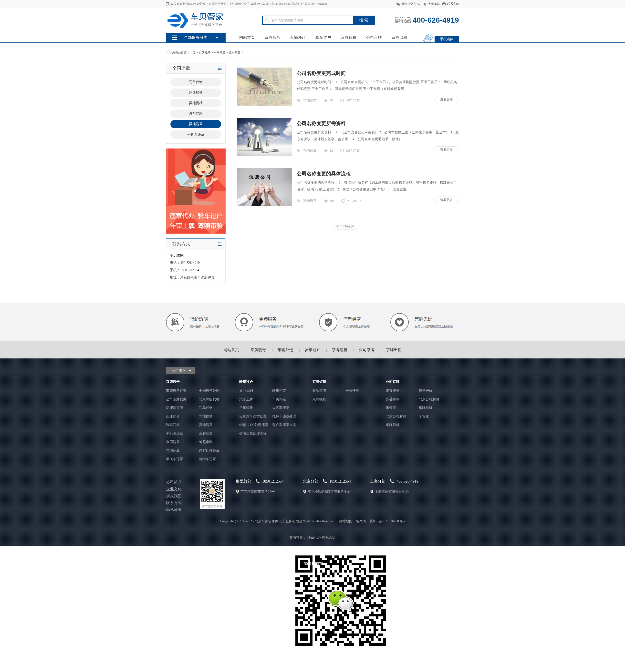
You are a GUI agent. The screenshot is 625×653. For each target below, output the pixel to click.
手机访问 (447, 39)
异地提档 (196, 103)
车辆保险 (279, 399)
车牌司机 (425, 408)
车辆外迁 (298, 37)
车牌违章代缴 (176, 391)
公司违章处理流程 (253, 433)
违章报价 (425, 391)
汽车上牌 (246, 399)
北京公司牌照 (429, 399)
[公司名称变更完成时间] (264, 104)
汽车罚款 (196, 113)
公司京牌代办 (176, 399)
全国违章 (219, 52)
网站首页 (247, 37)
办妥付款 (392, 399)
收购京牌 (319, 391)
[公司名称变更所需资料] (264, 155)
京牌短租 (348, 37)
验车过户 (323, 37)
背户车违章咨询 (284, 425)
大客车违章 (280, 408)
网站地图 (346, 521)
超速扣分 (196, 92)
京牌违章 (206, 433)
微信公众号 (408, 4)
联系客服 (453, 4)
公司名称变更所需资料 (321, 123)
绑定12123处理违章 (253, 425)
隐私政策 (174, 509)
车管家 (391, 408)
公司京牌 (374, 37)
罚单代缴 (196, 82)
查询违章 (392, 391)
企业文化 (174, 489)
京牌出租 (399, 37)
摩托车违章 (174, 459)
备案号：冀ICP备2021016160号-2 (380, 521)
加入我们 (174, 496)
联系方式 (174, 503)
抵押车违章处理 (284, 416)
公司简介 (174, 482)
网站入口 (329, 537)
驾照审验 (206, 442)
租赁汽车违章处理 (253, 416)
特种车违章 (207, 459)
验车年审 (279, 391)
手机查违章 (195, 134)
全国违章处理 (209, 391)
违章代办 (314, 537)
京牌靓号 (272, 37)
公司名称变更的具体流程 (324, 173)
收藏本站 (434, 4)
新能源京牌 (174, 408)
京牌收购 (319, 399)
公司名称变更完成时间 (321, 73)
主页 (193, 52)
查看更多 (446, 99)
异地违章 (234, 52)
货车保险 (246, 408)
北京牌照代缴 (209, 399)
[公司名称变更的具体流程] (264, 205)
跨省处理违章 (209, 450)
